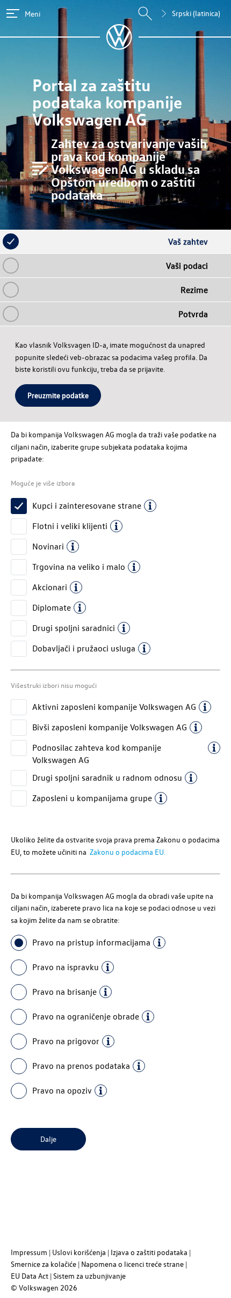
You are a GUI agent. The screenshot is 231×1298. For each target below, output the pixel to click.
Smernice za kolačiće (43, 1264)
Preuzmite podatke (58, 395)
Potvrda (193, 314)
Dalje (48, 1139)
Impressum (29, 1252)
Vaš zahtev (188, 241)
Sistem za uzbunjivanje (89, 1276)
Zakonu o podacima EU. (126, 852)
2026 (68, 1287)
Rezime (194, 289)
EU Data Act (29, 1276)
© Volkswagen (35, 1287)
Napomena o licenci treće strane (132, 1264)
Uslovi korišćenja (79, 1252)
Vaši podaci (187, 265)
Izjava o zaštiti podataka (149, 1252)
